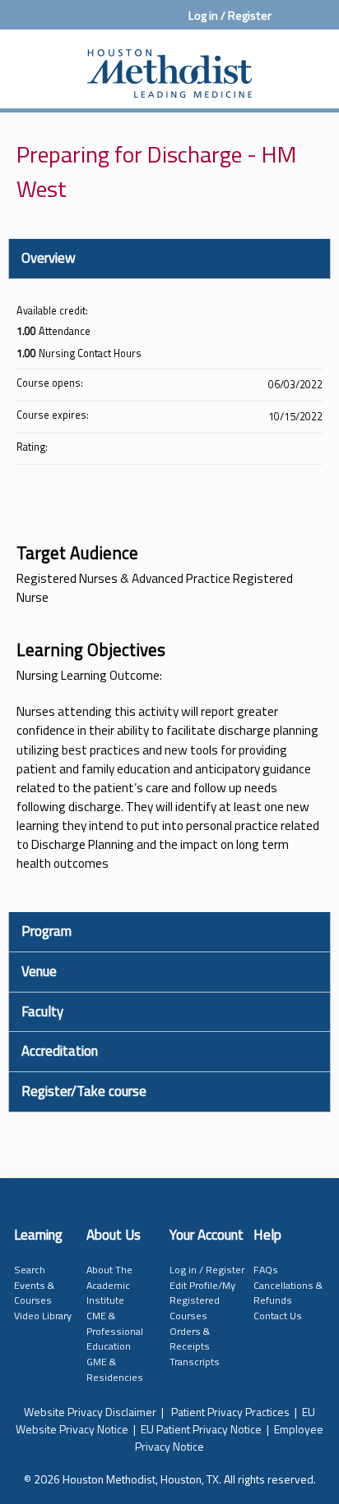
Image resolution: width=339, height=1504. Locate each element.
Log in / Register (230, 15)
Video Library (43, 1315)
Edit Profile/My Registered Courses (202, 1300)
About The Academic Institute (109, 1285)
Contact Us (277, 1315)
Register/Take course (83, 1091)
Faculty (42, 1011)
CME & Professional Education (114, 1331)
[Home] (169, 65)
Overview (48, 257)
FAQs (265, 1269)
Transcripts (195, 1361)
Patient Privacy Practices (230, 1411)
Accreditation (59, 1051)
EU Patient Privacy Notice (201, 1429)
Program (46, 931)
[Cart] (291, 24)
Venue (39, 971)
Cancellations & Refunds (288, 1293)
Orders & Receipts (190, 1339)
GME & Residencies (114, 1369)
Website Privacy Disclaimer (90, 1411)
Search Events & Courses (34, 1285)
